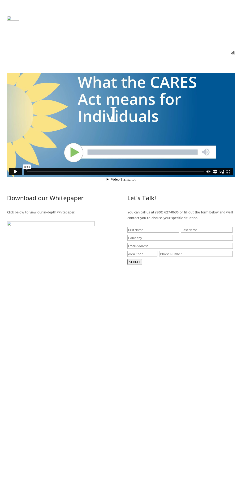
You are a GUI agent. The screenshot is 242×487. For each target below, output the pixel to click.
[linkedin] (217, 468)
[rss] (229, 468)
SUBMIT (134, 262)
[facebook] (206, 468)
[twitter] (194, 468)
